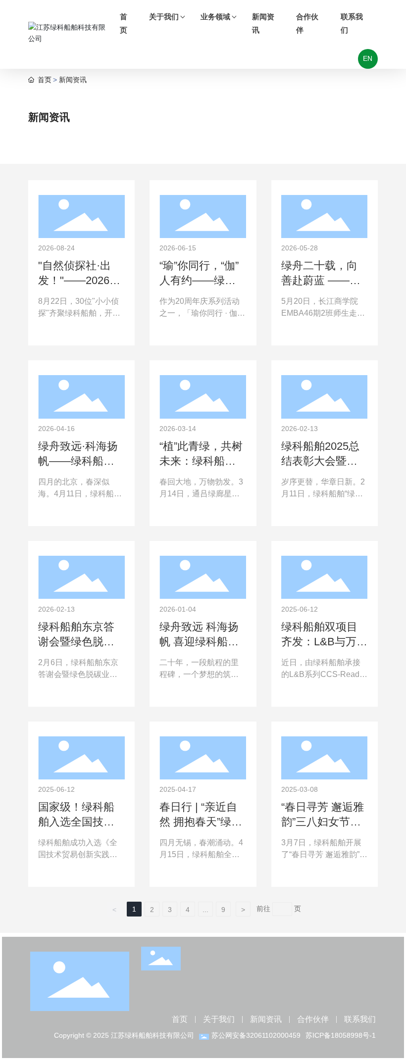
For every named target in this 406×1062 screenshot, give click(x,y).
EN (367, 58)
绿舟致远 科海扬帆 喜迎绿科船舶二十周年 (199, 642)
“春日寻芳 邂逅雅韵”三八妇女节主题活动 (322, 822)
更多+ (47, 333)
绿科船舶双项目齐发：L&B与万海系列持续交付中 (324, 642)
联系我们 (360, 1019)
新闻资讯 (266, 1019)
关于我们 (219, 1019)
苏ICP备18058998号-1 (340, 1035)
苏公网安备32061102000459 (256, 1035)
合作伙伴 (313, 1019)
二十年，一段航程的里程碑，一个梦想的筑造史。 (199, 674)
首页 (180, 1019)
